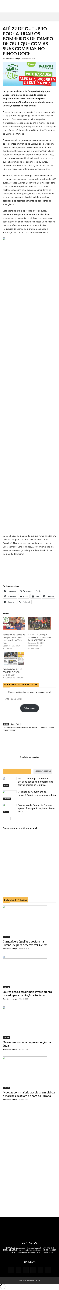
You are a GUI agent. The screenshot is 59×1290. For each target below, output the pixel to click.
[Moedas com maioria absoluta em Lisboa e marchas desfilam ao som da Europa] (29, 1072)
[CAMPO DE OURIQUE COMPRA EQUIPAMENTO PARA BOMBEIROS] (39, 623)
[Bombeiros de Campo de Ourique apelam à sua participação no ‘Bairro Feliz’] (9, 808)
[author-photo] (29, 753)
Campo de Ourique (47, 727)
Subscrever (29, 708)
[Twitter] (40, 1270)
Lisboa (6, 812)
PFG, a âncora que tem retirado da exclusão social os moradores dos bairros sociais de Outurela (35, 781)
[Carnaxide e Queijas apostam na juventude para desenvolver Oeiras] (29, 922)
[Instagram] (18, 1270)
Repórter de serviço (13, 58)
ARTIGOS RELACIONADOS (16, 771)
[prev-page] (4, 818)
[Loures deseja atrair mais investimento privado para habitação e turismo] (29, 972)
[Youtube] (48, 1270)
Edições (6, 937)
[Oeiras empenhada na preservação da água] (29, 1022)
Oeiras (6, 785)
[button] (4, 16)
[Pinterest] (33, 1270)
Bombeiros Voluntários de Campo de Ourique (20, 727)
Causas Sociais (9, 731)
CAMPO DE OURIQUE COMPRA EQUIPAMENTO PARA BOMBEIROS (39, 637)
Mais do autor (43, 771)
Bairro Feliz (15, 724)
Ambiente (7, 798)
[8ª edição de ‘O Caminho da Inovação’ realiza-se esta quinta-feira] (9, 795)
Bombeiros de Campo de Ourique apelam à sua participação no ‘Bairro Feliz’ (36, 808)
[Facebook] (11, 1270)
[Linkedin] (26, 1270)
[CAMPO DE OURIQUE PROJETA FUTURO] (14, 658)
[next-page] (9, 818)
